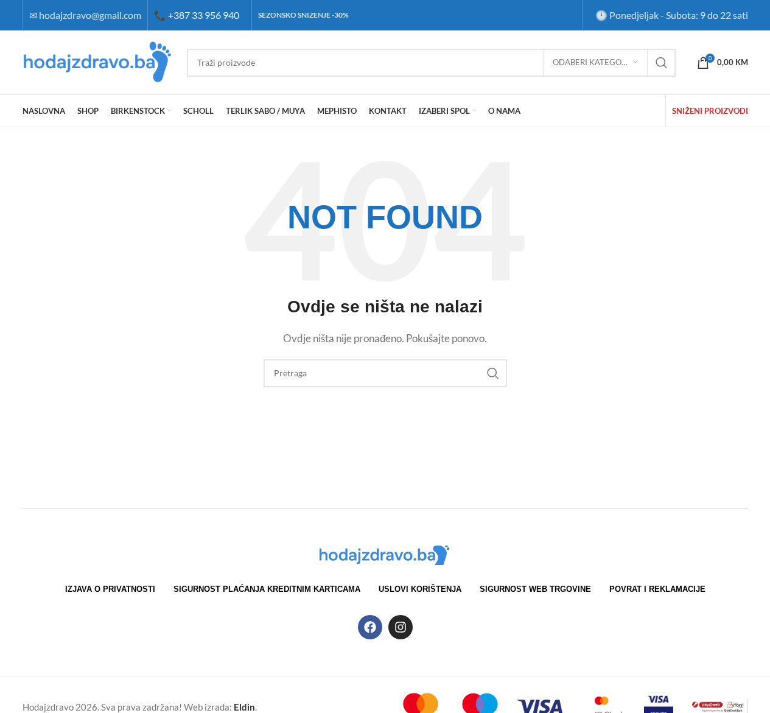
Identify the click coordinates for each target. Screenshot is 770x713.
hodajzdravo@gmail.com (90, 15)
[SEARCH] (662, 63)
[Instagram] (400, 627)
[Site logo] (99, 60)
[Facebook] (370, 627)
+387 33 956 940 (196, 15)
